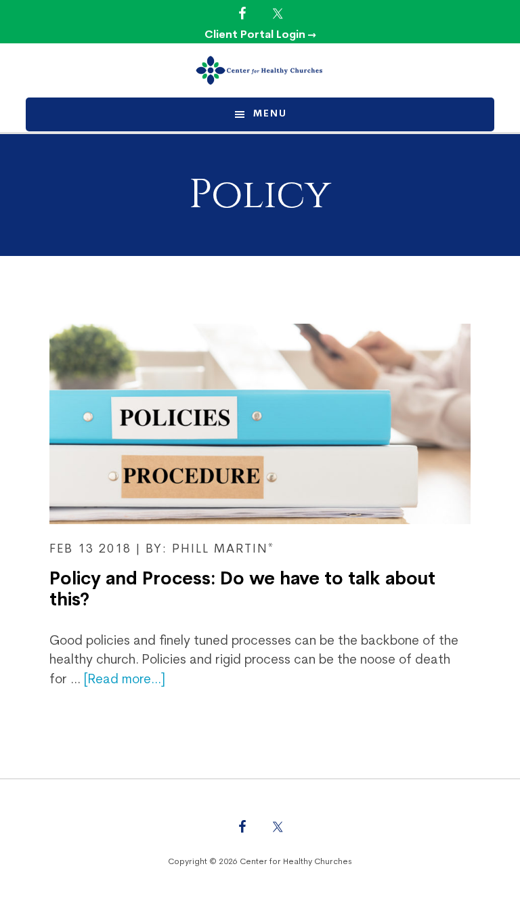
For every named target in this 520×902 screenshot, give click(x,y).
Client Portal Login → (260, 35)
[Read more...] (124, 680)
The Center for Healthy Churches (260, 70)
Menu (270, 114)
